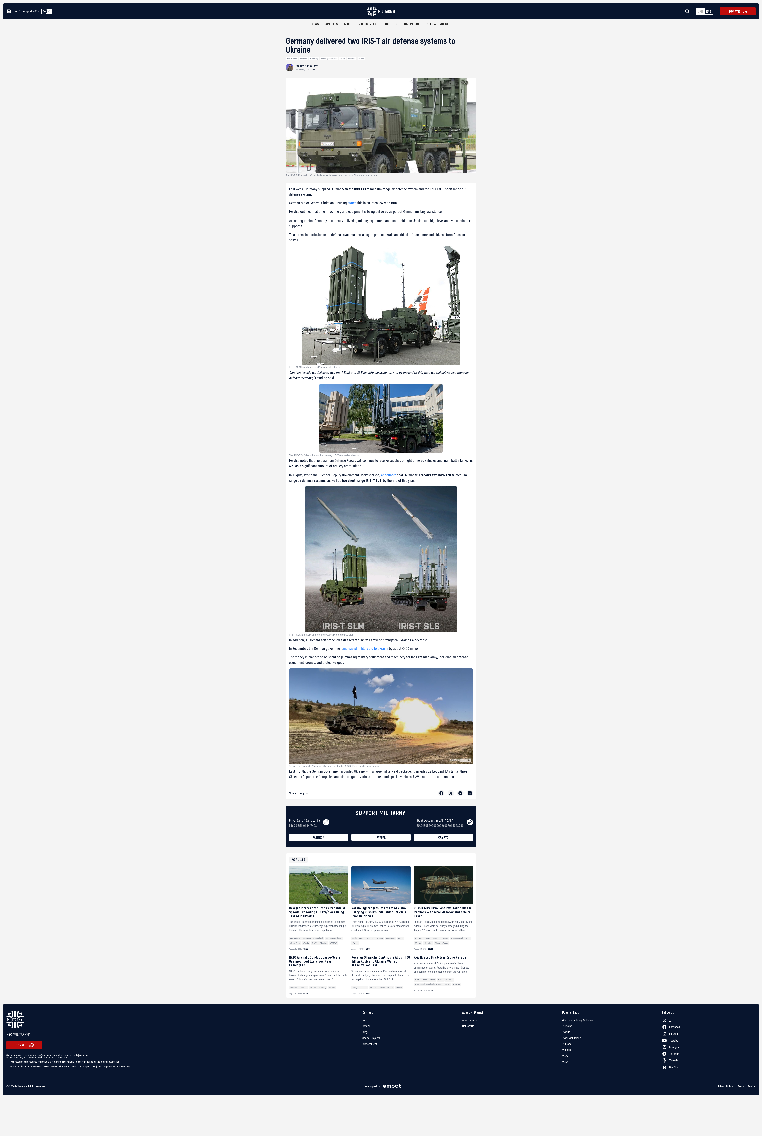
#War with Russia (441, 943)
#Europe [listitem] (567, 1044)
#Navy (428, 938)
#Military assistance (329, 59)
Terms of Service (747, 1086)
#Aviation (293, 987)
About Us (391, 24)
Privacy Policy (725, 1086)
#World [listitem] (566, 1032)
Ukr (700, 11)
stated (352, 203)
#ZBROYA (333, 943)
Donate (734, 11)
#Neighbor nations (440, 938)
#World (361, 59)
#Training (322, 987)
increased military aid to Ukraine (365, 648)
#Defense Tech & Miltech (313, 938)
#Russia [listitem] (566, 1049)
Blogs (348, 24)
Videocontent (368, 24)
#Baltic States (357, 938)
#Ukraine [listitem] (567, 1026)
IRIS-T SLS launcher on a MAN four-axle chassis (315, 367)
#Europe (303, 59)
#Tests (306, 943)
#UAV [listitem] (565, 1055)
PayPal (381, 837)
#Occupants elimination (460, 938)
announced (389, 475)
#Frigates (418, 938)
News (315, 24)
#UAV (314, 943)
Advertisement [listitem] (470, 1020)
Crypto (443, 837)
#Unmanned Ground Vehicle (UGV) (428, 984)
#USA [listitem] (565, 1061)
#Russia (418, 943)
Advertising (412, 24)
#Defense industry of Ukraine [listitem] (578, 1020)
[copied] (326, 822)
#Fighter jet (390, 938)
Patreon (319, 837)
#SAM (342, 59)
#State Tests (295, 943)
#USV (447, 984)
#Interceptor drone (333, 938)
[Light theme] (44, 11)
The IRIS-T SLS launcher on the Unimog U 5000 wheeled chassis (324, 455)
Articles (331, 24)
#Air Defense (292, 59)
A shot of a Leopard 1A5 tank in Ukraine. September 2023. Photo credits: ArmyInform (334, 766)
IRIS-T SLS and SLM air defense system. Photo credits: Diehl (321, 634)
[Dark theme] (49, 11)
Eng (708, 11)
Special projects (438, 24)
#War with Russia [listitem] (571, 1038)
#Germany (314, 59)
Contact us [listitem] (468, 1026)
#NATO (313, 987)
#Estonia (370, 938)
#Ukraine (351, 59)
